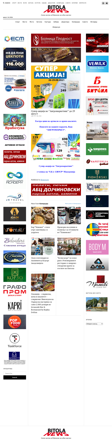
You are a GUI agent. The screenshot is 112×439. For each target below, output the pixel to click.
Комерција (60, 3)
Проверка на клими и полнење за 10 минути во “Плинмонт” (67, 230)
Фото (25, 3)
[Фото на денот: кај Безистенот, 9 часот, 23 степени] (97, 304)
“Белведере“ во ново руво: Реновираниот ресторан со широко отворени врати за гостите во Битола (67, 263)
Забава (44, 3)
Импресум (82, 3)
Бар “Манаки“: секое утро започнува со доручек (40, 230)
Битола (30, 3)
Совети (67, 3)
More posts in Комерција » (73, 203)
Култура (37, 3)
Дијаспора (51, 3)
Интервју (75, 3)
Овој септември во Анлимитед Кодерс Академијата (40, 260)
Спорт (14, 3)
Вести (20, 3)
